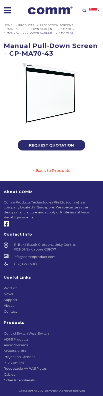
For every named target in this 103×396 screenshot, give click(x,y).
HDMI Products (16, 339)
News (8, 294)
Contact (10, 311)
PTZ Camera (14, 363)
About (9, 305)
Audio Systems (16, 345)
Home (8, 25)
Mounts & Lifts (15, 351)
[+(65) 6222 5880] (51, 264)
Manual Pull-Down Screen (29, 28)
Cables (9, 374)
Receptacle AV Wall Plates (25, 368)
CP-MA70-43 (67, 28)
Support (10, 300)
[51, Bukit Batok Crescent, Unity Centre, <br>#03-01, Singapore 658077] (51, 247)
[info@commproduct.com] (51, 256)
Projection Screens (56, 25)
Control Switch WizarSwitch (26, 333)
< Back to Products (51, 170)
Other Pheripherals (19, 380)
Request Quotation (51, 145)
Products (26, 25)
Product (10, 288)
